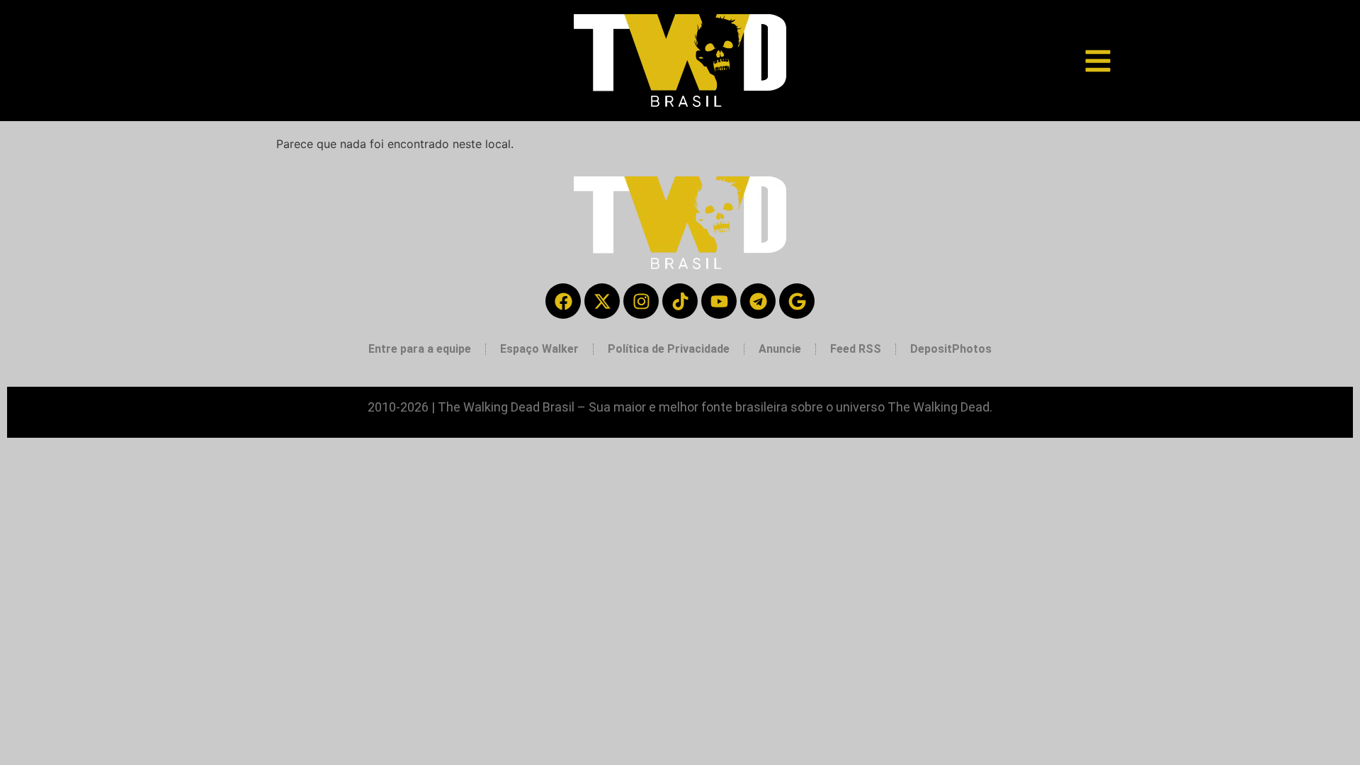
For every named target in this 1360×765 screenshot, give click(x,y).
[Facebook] (563, 301)
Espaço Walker (539, 349)
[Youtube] (719, 301)
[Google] (797, 301)
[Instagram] (641, 301)
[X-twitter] (602, 301)
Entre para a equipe (419, 349)
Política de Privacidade (669, 349)
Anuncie (780, 349)
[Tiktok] (680, 301)
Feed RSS (855, 349)
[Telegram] (758, 301)
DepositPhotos (951, 349)
